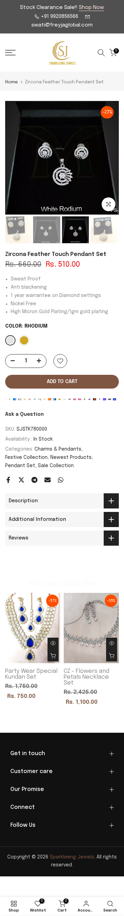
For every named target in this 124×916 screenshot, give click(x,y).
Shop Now (91, 7)
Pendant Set (20, 465)
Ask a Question (24, 414)
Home (11, 82)
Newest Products (71, 457)
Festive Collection (26, 457)
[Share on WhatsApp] (61, 480)
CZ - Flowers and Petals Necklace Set (86, 677)
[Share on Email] (47, 480)
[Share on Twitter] (21, 480)
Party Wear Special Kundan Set (31, 674)
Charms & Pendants (57, 449)
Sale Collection (56, 465)
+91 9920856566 (59, 16)
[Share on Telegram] (34, 480)
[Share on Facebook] (8, 480)
